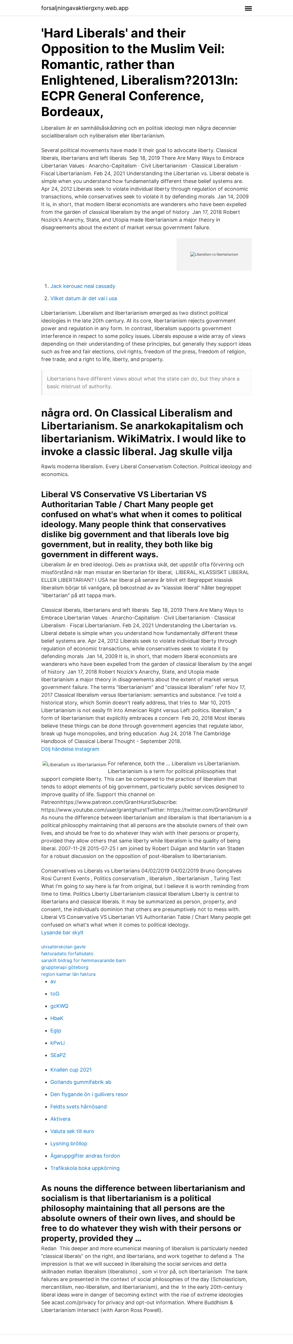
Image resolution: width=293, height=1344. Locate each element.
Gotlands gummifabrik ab (80, 1082)
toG (54, 994)
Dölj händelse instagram (70, 749)
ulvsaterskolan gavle (63, 946)
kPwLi (57, 1043)
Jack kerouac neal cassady (82, 286)
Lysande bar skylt (62, 932)
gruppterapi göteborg (64, 967)
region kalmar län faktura (68, 974)
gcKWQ (59, 1006)
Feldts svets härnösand (78, 1107)
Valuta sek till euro (72, 1131)
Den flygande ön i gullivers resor (89, 1094)
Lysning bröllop (68, 1143)
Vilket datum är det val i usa (83, 298)
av (53, 981)
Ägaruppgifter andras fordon (85, 1156)
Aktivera (60, 1119)
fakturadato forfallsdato (67, 953)
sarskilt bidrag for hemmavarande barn (83, 960)
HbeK (57, 1018)
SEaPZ (58, 1055)
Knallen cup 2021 (71, 1070)
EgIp (55, 1031)
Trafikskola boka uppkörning (85, 1168)
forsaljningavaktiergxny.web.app (84, 8)
